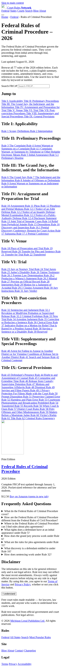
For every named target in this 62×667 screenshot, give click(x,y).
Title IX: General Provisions (39, 116)
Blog (36, 10)
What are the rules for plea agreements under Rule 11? (30, 544)
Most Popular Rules (40, 637)
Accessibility (25, 664)
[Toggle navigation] (2, 14)
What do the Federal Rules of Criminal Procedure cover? (29, 513)
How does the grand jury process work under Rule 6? (30, 537)
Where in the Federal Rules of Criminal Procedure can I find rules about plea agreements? (30, 525)
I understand (9, 593)
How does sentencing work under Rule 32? (27, 554)
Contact (19, 650)
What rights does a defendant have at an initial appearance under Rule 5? (27, 531)
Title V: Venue (15, 110)
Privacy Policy (22, 584)
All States (15, 637)
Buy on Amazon (29, 496)
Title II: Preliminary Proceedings (41, 101)
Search (29, 10)
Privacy (13, 664)
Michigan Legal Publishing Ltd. (27, 620)
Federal (5, 10)
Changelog (30, 650)
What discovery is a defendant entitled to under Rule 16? (28, 550)
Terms (4, 664)
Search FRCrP (9, 86)
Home (4, 16)
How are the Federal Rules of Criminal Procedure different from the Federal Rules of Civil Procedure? (29, 519)
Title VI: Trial (31, 110)
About (42, 10)
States (13, 10)
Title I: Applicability (12, 101)
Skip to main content (12, 2)
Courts (20, 10)
